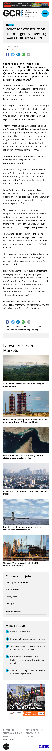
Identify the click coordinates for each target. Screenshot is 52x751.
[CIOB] (37, 746)
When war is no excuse (20, 631)
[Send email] (28, 54)
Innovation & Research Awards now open (28, 639)
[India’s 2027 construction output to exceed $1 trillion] (26, 476)
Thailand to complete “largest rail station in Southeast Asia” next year (27, 648)
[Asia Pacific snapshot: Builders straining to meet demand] (26, 368)
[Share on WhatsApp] (23, 54)
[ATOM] (14, 746)
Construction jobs (18, 576)
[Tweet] (13, 54)
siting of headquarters (33, 227)
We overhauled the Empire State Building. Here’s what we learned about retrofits (27, 659)
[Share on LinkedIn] (18, 54)
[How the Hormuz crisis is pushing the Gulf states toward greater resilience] (26, 440)
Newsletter (8, 730)
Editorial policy (34, 736)
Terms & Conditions (12, 733)
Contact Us (8, 736)
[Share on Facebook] (7, 54)
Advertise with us (34, 730)
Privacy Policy (33, 733)
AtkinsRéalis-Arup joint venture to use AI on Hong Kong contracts (27, 672)
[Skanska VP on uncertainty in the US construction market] (26, 548)
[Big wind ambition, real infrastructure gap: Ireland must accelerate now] (26, 512)
